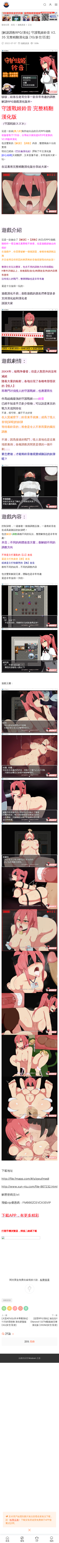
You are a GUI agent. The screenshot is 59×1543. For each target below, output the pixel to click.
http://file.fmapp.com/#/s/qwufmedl (25, 1178)
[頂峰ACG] (6, 4)
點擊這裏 (14, 1519)
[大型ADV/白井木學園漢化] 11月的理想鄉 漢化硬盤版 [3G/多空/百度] (15, 1321)
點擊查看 (45, 1279)
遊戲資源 (25, 43)
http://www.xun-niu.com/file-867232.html (29, 1186)
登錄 (32, 1341)
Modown (32, 1358)
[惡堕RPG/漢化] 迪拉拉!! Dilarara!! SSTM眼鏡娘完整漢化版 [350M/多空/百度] (44, 1321)
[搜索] (44, 4)
